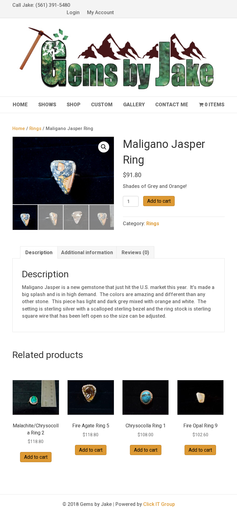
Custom (102, 105)
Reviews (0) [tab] (135, 252)
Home (20, 105)
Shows (47, 105)
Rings (35, 128)
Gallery (134, 105)
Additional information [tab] (87, 252)
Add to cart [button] (36, 457)
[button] (103, 147)
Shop (74, 105)
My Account (100, 12)
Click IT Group (159, 504)
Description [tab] (38, 252)
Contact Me (171, 105)
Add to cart (159, 201)
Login (73, 12)
